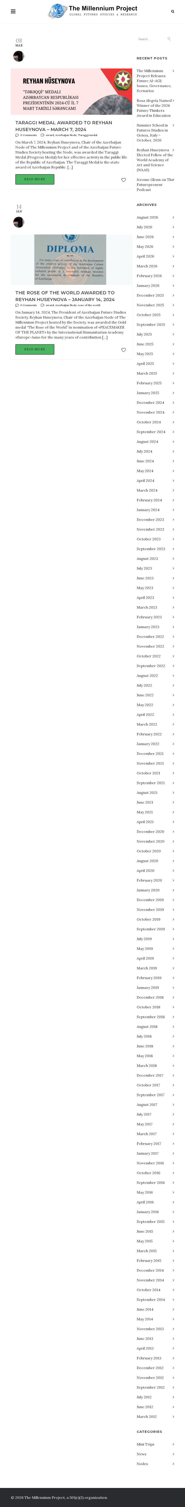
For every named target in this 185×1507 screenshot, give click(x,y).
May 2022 (145, 704)
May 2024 (145, 470)
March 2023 (147, 607)
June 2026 (145, 236)
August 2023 (147, 558)
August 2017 (147, 1104)
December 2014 (150, 1270)
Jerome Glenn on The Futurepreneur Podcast (155, 184)
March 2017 (147, 1133)
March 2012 (147, 1416)
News (141, 1454)
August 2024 (147, 441)
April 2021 (145, 821)
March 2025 (147, 373)
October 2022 (149, 656)
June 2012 (145, 1407)
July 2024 (144, 451)
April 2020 (145, 870)
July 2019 (144, 938)
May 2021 (145, 812)
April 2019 (145, 958)
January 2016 (148, 1212)
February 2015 (149, 1260)
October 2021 (148, 773)
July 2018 (144, 1036)
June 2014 (145, 1309)
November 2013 (150, 1329)
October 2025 (148, 314)
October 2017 (148, 1085)
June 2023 (145, 578)
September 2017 (150, 1094)
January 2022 (148, 743)
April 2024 (145, 480)
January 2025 (148, 392)
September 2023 (151, 548)
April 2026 (145, 256)
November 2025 (150, 305)
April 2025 (145, 363)
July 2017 (144, 1114)
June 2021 (145, 802)
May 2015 (145, 1241)
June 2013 (145, 1338)
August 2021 (147, 792)
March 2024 (147, 490)
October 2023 (149, 539)
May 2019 (145, 948)
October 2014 (148, 1290)
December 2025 (150, 295)
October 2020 (149, 851)
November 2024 (150, 412)
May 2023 (145, 587)
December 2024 (150, 402)
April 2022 (145, 714)
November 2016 (150, 1163)
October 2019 (148, 919)
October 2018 (148, 1007)
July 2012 (144, 1397)
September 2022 (151, 665)
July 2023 (144, 568)
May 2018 (145, 1055)
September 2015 (150, 1221)
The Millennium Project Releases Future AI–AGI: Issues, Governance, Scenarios (154, 80)
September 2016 (151, 1182)
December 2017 (150, 1075)
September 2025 (151, 324)
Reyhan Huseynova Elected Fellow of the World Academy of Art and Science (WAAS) (155, 160)
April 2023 (145, 597)
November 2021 (150, 763)
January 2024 (148, 509)
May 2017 (145, 1124)
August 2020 (147, 860)
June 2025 (145, 344)
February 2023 (149, 617)
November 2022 (150, 646)
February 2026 (149, 275)
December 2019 (150, 899)
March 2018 (147, 1065)
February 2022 (149, 734)
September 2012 (151, 1387)
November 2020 (150, 841)
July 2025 (144, 334)
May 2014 (145, 1319)
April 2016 (145, 1202)
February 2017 (149, 1143)
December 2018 (150, 997)
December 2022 (150, 636)
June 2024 (145, 461)
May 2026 (145, 246)
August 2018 (147, 1026)
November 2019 (150, 909)
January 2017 (148, 1153)
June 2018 (145, 1046)
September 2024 (151, 431)
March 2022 (147, 724)
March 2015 (147, 1251)
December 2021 (150, 753)
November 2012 (150, 1377)
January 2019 (148, 987)
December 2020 (150, 831)
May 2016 (145, 1192)
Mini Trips (145, 1444)
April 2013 (145, 1348)
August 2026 (147, 217)
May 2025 (145, 353)
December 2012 (150, 1368)
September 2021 (151, 782)
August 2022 (147, 675)
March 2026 (147, 266)
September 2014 (151, 1299)
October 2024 (149, 422)
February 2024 (149, 500)
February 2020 (149, 880)
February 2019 (149, 977)
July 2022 (144, 685)
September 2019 (151, 929)
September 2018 (151, 1016)
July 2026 (144, 227)
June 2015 (145, 1231)
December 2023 (150, 519)
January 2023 (148, 626)
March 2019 (147, 968)
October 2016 (148, 1172)
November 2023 (150, 529)
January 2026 (148, 285)
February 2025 (149, 383)
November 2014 (150, 1280)
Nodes (142, 1463)
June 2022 (145, 695)
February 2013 (149, 1358)
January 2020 (148, 890)
